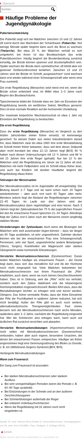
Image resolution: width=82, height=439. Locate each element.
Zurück (7, 432)
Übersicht (8, 3)
